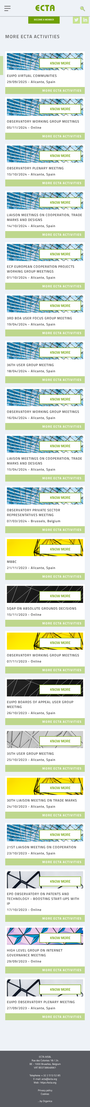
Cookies (45, 1094)
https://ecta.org (48, 1082)
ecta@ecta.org (49, 1079)
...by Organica (45, 1101)
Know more (60, 63)
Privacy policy (45, 1090)
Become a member (44, 19)
